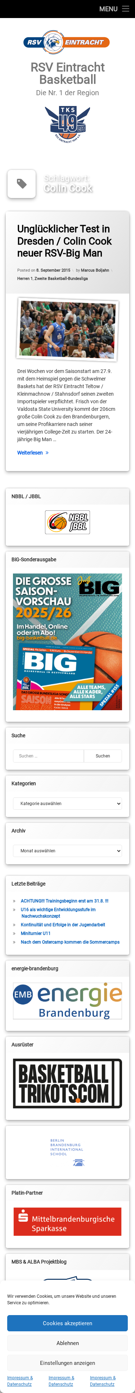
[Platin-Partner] (67, 1221)
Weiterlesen (30, 453)
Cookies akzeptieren (67, 1323)
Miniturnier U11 (36, 933)
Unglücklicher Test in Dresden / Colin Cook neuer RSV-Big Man (64, 241)
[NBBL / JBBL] (67, 522)
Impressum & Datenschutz (20, 1381)
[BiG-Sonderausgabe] (67, 642)
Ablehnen (68, 1343)
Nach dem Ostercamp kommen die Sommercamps (70, 942)
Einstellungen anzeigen (67, 1363)
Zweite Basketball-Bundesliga (61, 278)
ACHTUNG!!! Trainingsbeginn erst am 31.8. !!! (64, 901)
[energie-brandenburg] (67, 1001)
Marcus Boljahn (95, 270)
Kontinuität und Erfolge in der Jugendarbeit (63, 924)
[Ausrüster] (67, 1083)
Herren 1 (25, 278)
